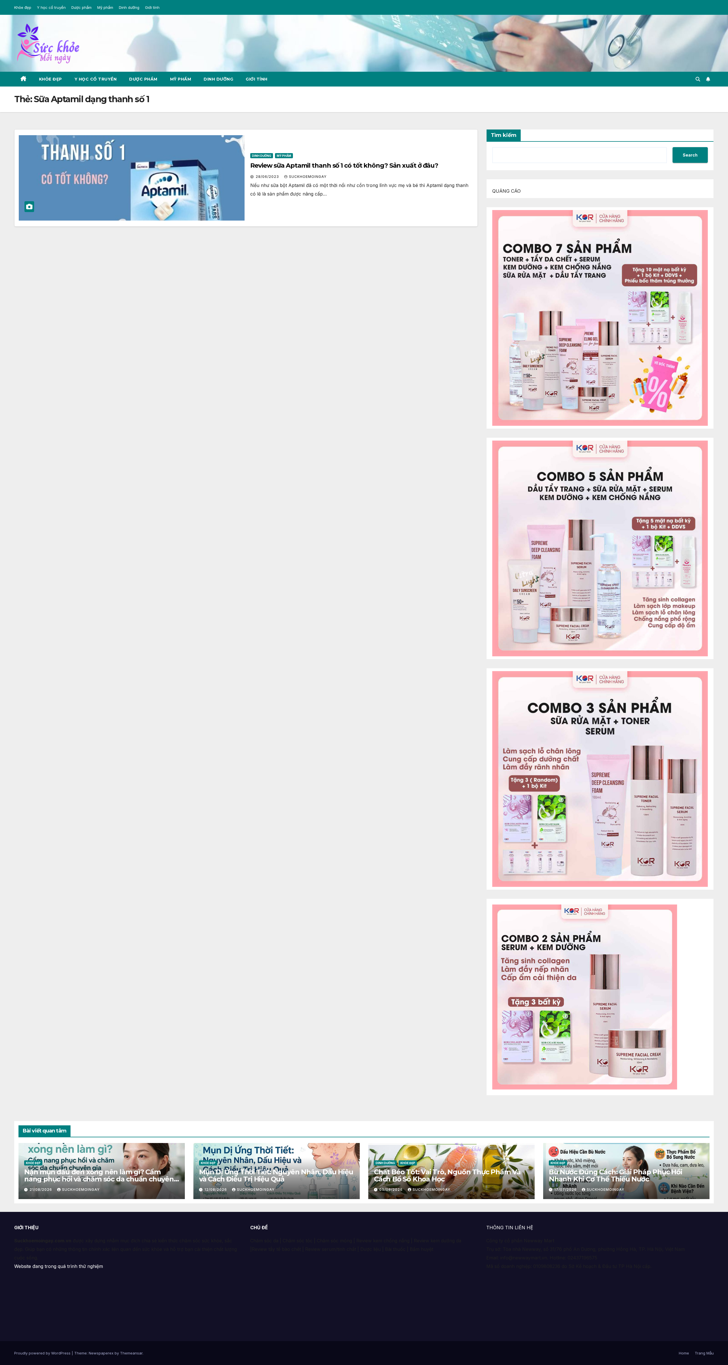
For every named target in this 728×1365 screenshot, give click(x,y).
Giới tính (152, 7)
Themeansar (131, 1353)
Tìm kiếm (503, 135)
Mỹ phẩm (105, 7)
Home (684, 1353)
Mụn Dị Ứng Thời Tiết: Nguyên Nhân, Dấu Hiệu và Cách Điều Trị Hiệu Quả (276, 1175)
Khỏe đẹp (22, 7)
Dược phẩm (81, 7)
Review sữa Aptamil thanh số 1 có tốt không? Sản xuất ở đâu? (344, 165)
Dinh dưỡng (129, 7)
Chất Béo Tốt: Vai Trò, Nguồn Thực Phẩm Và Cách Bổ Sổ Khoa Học (447, 1175)
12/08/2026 (216, 1189)
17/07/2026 (566, 1189)
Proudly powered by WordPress (43, 1353)
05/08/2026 (391, 1189)
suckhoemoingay (308, 176)
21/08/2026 (41, 1189)
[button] (698, 79)
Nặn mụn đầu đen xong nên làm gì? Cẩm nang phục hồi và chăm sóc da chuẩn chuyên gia (99, 1179)
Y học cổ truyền (51, 7)
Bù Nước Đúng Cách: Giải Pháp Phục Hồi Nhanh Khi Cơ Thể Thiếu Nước (615, 1175)
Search (690, 155)
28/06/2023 (268, 176)
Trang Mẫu (704, 1353)
